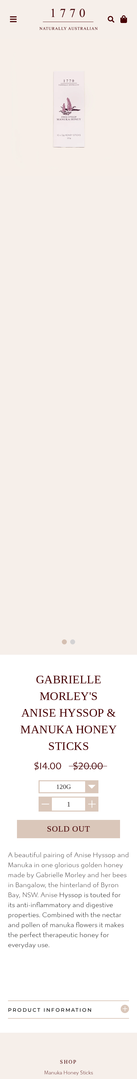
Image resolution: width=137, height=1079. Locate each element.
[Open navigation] (13, 19)
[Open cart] (123, 19)
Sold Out (68, 828)
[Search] (111, 19)
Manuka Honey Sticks (68, 1073)
